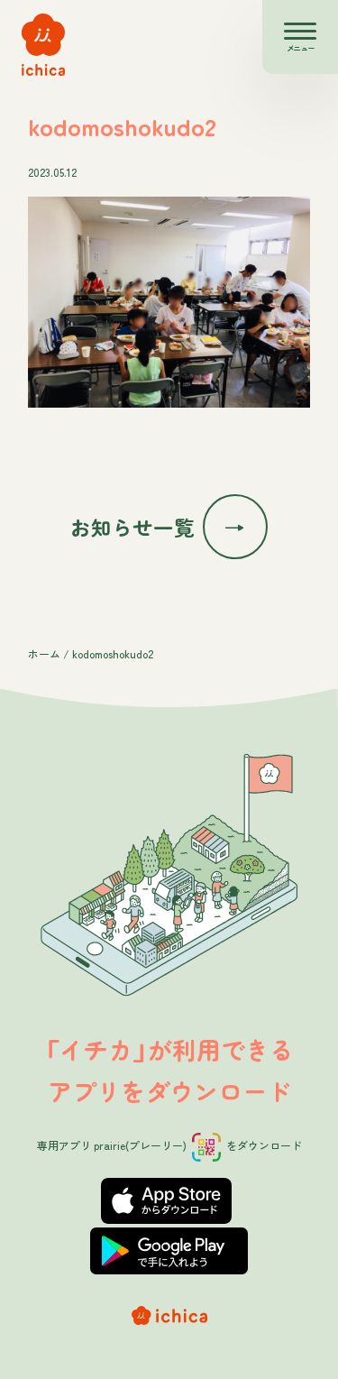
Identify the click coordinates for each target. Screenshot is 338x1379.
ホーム (44, 653)
